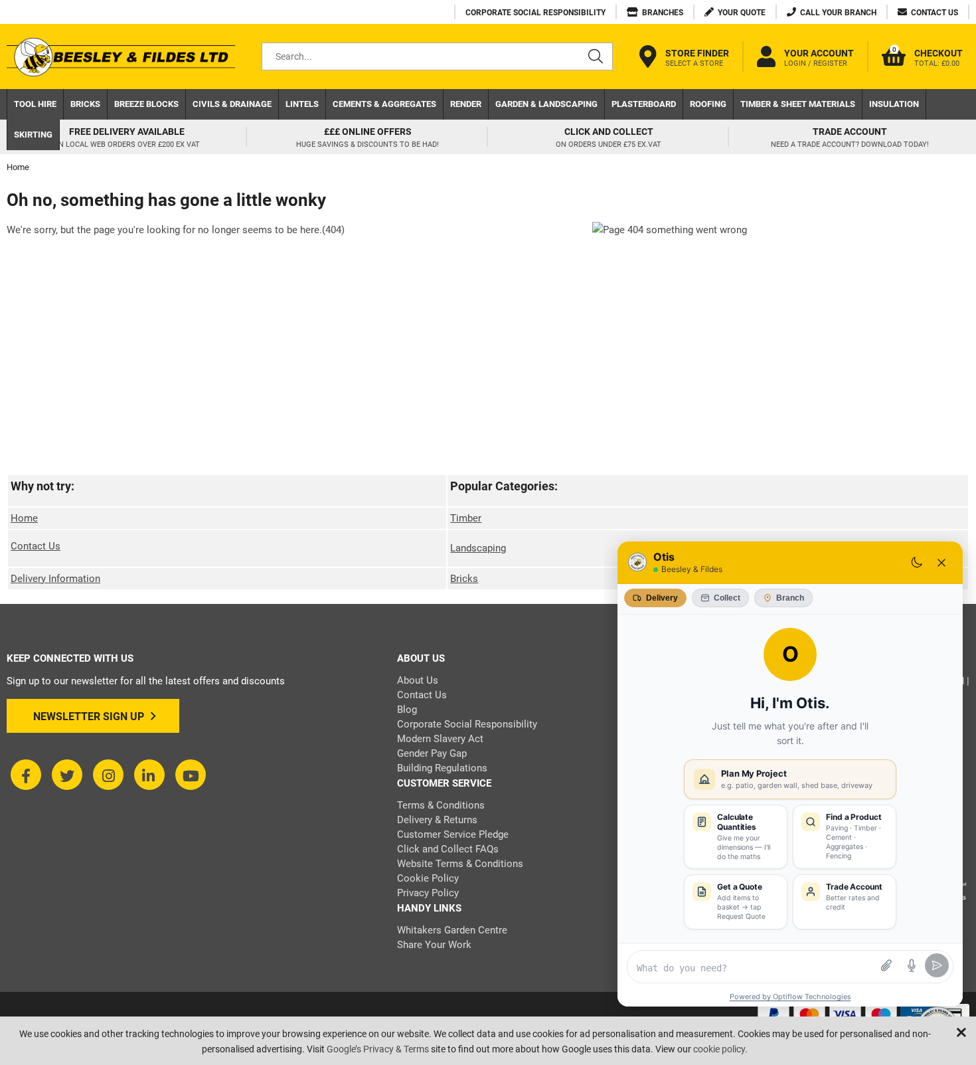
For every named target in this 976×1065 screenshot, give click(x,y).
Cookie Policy (428, 878)
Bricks (85, 104)
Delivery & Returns (437, 820)
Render (465, 104)
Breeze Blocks (146, 104)
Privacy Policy (428, 893)
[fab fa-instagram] (108, 774)
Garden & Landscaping (546, 104)
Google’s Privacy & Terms (378, 1049)
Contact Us (35, 546)
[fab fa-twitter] (67, 774)
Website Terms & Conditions (460, 864)
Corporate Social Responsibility (467, 724)
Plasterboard (643, 104)
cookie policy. (720, 1049)
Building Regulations (442, 768)
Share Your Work (434, 945)
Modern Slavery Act (440, 739)
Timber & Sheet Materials (797, 104)
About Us (417, 680)
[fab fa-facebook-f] (26, 774)
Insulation (894, 104)
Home (24, 518)
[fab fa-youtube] (190, 774)
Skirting (33, 135)
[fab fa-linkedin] (149, 774)
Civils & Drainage (232, 104)
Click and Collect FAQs (448, 849)
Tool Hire (35, 104)
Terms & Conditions (441, 805)
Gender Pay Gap (432, 753)
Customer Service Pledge (453, 834)
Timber (465, 518)
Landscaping (478, 548)
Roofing (708, 104)
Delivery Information (55, 579)
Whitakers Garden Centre (452, 930)
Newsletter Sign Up (88, 716)
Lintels (302, 104)
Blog (407, 710)
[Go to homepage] (121, 56)
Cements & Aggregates (384, 104)
